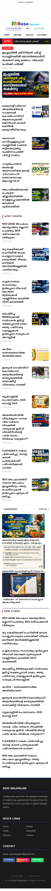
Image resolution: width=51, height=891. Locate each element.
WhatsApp (37, 860)
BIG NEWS (42, 35)
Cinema (29, 835)
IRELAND (17, 35)
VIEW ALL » (44, 509)
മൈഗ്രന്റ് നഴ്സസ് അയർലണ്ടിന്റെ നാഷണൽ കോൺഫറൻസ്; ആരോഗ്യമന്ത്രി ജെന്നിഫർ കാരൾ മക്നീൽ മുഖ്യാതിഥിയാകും (14, 118)
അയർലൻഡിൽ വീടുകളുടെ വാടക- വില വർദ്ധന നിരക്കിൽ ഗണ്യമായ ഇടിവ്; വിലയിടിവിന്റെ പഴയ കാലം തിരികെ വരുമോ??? (15, 427)
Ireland (29, 826)
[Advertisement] (25, 10)
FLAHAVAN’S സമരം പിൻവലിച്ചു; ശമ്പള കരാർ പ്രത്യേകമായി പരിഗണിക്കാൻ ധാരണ (14, 459)
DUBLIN (29, 35)
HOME (6, 35)
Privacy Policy (17, 876)
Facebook (9, 860)
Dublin (6, 831)
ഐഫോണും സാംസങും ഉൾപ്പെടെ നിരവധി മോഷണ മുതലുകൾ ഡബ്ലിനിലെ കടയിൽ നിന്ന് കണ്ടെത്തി (15, 292)
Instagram (23, 860)
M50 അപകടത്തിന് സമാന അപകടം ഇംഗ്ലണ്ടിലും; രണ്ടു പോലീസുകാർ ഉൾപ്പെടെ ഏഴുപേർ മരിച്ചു (15, 488)
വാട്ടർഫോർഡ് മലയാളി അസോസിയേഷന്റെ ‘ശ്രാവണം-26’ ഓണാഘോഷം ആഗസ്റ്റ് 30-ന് (15, 173)
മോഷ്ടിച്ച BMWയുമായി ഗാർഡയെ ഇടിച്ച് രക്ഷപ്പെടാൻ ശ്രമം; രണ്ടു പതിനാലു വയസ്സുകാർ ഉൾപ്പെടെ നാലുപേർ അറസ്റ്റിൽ (15, 325)
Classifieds (31, 831)
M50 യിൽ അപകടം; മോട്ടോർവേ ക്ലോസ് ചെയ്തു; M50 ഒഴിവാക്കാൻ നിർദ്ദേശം (15, 231)
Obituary (7, 835)
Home (5, 826)
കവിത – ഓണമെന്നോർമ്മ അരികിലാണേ (13, 353)
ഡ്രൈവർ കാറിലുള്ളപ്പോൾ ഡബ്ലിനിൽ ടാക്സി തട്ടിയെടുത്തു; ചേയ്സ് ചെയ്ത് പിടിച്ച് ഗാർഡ (14, 147)
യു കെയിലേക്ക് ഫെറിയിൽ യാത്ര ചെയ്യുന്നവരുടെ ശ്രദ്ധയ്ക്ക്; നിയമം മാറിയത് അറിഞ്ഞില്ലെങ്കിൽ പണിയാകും (14, 259)
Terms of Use (34, 876)
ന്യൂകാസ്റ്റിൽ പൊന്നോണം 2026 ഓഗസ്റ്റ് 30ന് (14, 400)
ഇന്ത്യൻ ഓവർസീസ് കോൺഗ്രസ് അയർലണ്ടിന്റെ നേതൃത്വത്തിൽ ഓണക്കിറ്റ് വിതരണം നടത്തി (15, 376)
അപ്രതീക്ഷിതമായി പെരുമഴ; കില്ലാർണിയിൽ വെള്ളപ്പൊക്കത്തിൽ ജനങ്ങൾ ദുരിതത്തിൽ (15, 198)
